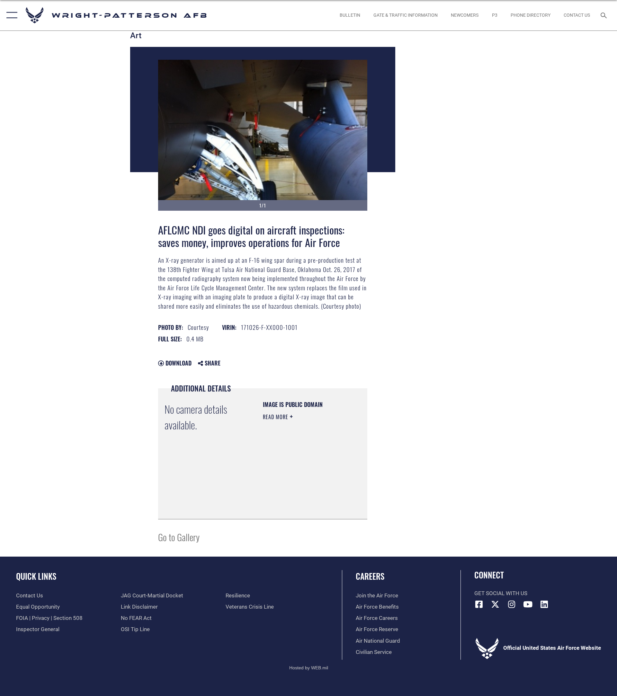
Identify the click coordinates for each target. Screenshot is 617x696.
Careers (370, 576)
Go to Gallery (179, 537)
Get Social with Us (500, 593)
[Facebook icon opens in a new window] (479, 604)
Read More (276, 417)
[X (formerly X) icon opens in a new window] (495, 604)
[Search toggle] (604, 15)
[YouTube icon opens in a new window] (528, 604)
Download (178, 363)
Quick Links (36, 576)
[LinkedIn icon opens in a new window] (544, 604)
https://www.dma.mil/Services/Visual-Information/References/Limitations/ (302, 498)
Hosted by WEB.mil (308, 667)
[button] (10, 15)
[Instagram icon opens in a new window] (511, 604)
